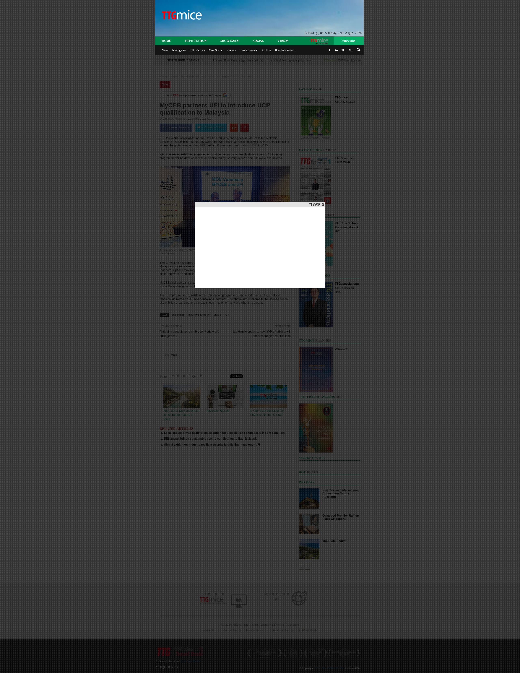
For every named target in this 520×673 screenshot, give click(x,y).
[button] (359, 50)
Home (166, 40)
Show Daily (229, 40)
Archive (266, 50)
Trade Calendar (249, 50)
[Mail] (343, 50)
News (165, 50)
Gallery (232, 50)
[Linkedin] (337, 50)
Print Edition (195, 40)
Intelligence (179, 50)
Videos (283, 40)
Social (258, 40)
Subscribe (348, 40)
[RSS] (350, 50)
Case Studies (216, 50)
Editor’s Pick (197, 50)
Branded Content (284, 50)
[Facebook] (330, 50)
